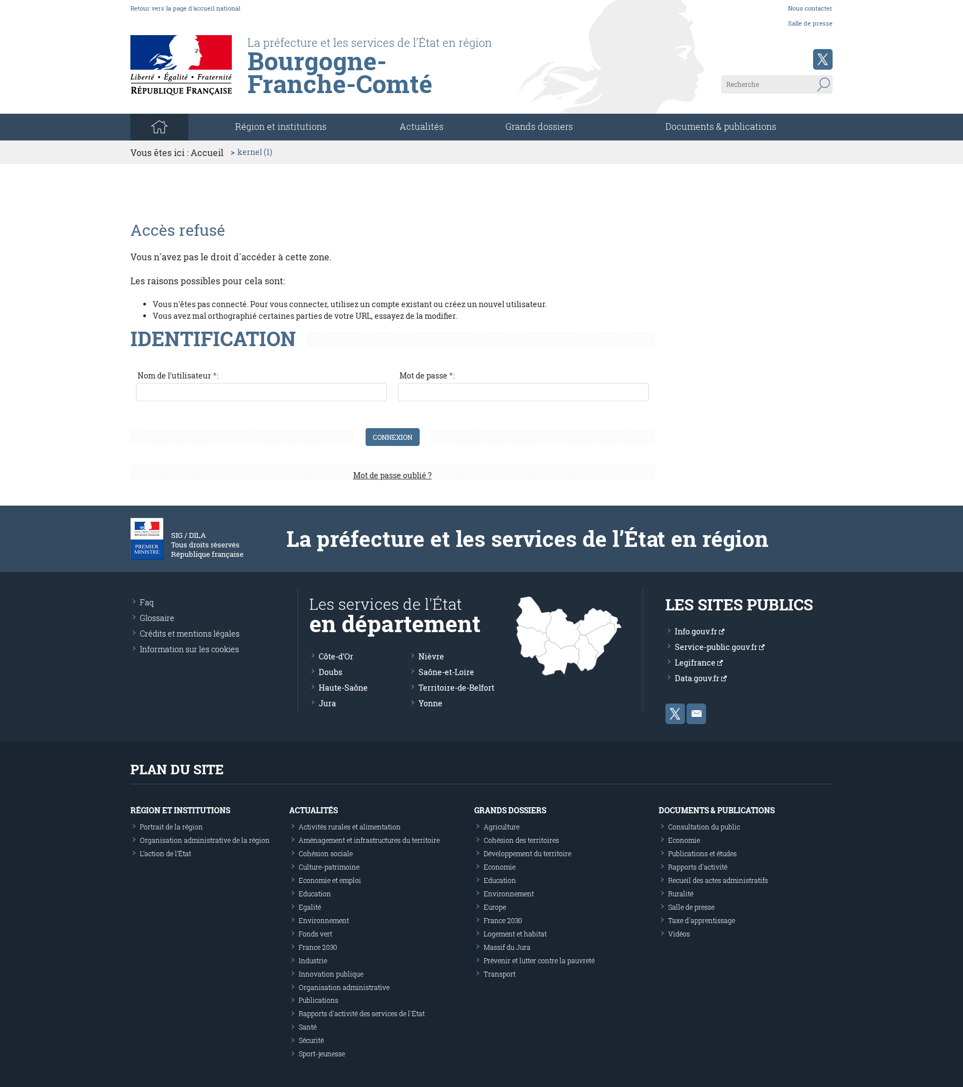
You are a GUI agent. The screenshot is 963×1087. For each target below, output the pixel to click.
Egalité (310, 906)
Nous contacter (810, 8)
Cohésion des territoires (521, 840)
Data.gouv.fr (698, 678)
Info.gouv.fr (697, 631)
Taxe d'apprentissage (701, 920)
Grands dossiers (539, 126)
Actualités (422, 126)
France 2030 (318, 947)
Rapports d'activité (697, 866)
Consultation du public (704, 826)
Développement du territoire (527, 853)
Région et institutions (180, 810)
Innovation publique (331, 973)
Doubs (330, 672)
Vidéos (679, 933)
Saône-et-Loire (446, 672)
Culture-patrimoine (329, 866)
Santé (308, 1026)
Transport (499, 973)
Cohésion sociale (326, 853)
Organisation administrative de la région (205, 840)
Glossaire (157, 618)
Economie (499, 866)
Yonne (430, 703)
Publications (318, 1000)
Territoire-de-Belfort (456, 687)
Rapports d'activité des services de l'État (362, 1013)
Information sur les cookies (189, 649)
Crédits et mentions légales (190, 633)
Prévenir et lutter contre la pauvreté (539, 960)
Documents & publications (720, 126)
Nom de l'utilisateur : (178, 375)
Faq (147, 602)
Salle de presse (810, 23)
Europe (495, 906)
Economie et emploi (330, 880)
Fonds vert (315, 933)
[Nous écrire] (696, 713)
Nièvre (431, 656)
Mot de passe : (427, 375)
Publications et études (702, 853)
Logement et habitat (515, 933)
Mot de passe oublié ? (392, 475)
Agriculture (501, 826)
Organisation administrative (344, 987)
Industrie (313, 960)
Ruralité (680, 893)
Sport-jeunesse (322, 1053)
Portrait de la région (171, 826)
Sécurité (311, 1040)
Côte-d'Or (336, 656)
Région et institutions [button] (281, 126)
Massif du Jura (507, 947)
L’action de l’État (165, 853)
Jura (327, 703)
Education (315, 893)
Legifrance (696, 662)
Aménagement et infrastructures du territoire (369, 840)
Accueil (207, 152)
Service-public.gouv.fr (717, 647)
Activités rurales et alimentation (350, 826)
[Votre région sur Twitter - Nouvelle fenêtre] (823, 59)
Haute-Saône (343, 687)
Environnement (324, 920)
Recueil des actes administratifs (718, 880)
